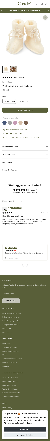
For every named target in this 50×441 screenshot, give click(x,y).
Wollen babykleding (10, 389)
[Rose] (15, 122)
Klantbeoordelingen (10, 351)
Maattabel (6, 328)
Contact (5, 366)
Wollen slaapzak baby (11, 393)
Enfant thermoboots (10, 381)
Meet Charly (7, 408)
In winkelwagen (25, 110)
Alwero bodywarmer (10, 396)
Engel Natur (7, 82)
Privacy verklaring (9, 362)
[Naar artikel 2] (13, 69)
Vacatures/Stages (9, 347)
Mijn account (7, 332)
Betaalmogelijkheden (11, 321)
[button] (7, 77)
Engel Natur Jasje (9, 385)
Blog (4, 355)
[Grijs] (10, 122)
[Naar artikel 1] (5, 69)
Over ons (6, 343)
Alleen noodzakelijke (25, 435)
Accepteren (25, 429)
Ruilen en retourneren (11, 317)
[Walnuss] (26, 122)
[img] (7, 213)
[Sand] (20, 122)
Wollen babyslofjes (10, 377)
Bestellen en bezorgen (11, 313)
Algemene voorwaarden (12, 359)
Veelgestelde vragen (11, 324)
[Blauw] (4, 122)
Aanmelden (11, 301)
